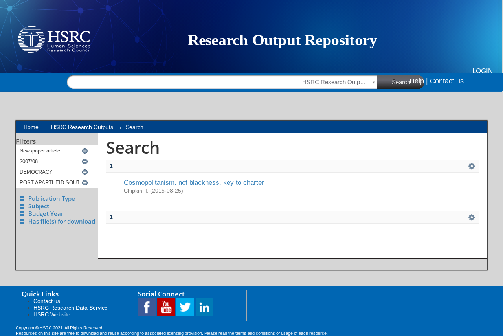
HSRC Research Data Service (70, 308)
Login (482, 71)
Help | (418, 81)
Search (401, 82)
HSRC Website (51, 314)
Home (31, 127)
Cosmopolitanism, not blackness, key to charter (194, 182)
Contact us (447, 81)
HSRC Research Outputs (82, 127)
